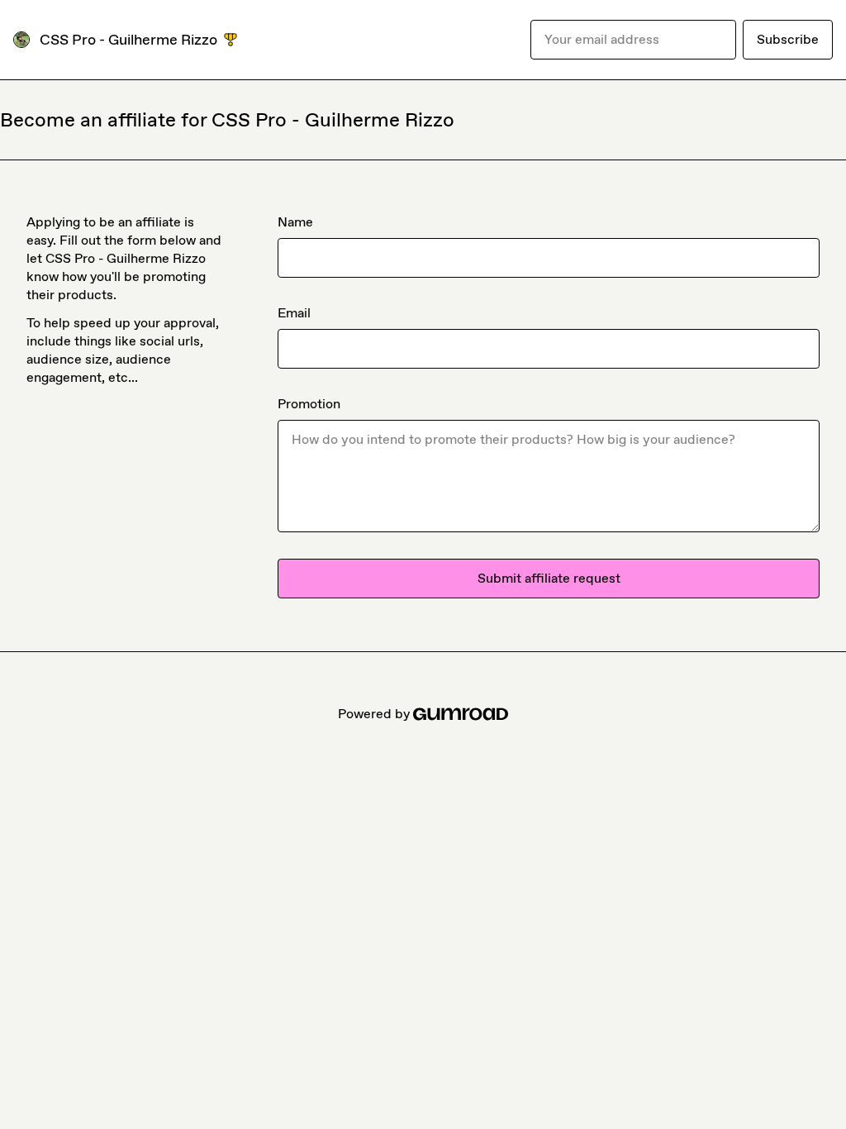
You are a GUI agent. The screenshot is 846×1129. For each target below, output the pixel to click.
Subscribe (788, 39)
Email (294, 313)
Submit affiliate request (549, 578)
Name (295, 222)
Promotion (309, 404)
